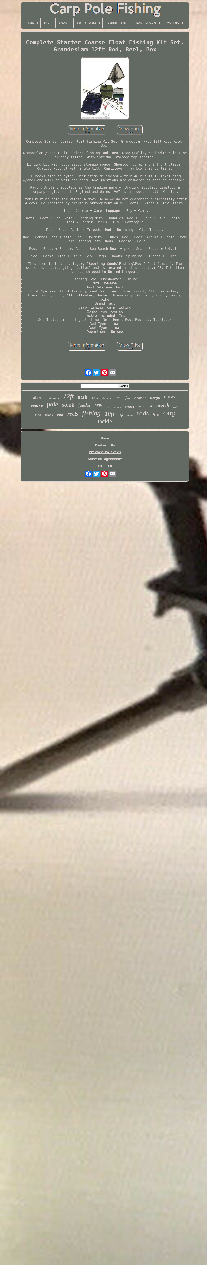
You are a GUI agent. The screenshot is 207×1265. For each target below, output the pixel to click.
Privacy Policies (105, 452)
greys (141, 406)
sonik (68, 405)
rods (143, 413)
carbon (176, 407)
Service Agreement (105, 459)
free (156, 414)
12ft (68, 396)
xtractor (140, 398)
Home (105, 438)
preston (129, 406)
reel (119, 398)
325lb (94, 398)
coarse (37, 405)
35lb (98, 406)
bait (60, 414)
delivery (54, 398)
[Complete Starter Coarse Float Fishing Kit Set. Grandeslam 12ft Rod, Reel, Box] (105, 89)
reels (72, 414)
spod (37, 415)
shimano (107, 398)
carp (169, 413)
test (107, 407)
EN (100, 466)
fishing (91, 413)
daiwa (170, 397)
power (130, 415)
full (127, 398)
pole (52, 404)
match (162, 405)
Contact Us (105, 445)
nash (82, 397)
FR (110, 466)
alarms (39, 397)
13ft (120, 415)
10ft (109, 413)
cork (150, 406)
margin (155, 398)
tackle (105, 421)
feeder (84, 405)
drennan (117, 407)
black (49, 415)
